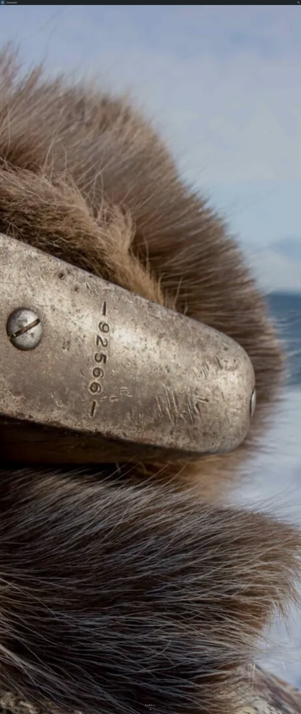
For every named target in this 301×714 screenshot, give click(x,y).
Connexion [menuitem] (12, 2)
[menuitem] (2, 2)
